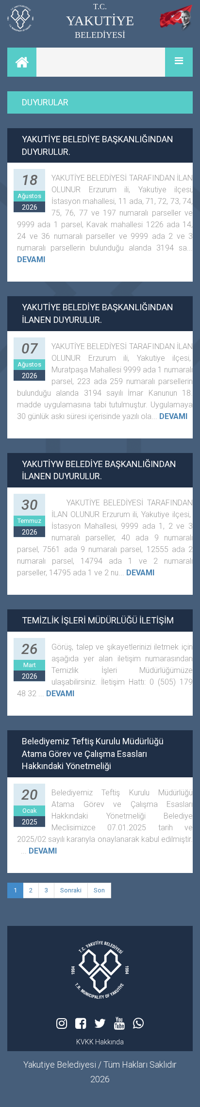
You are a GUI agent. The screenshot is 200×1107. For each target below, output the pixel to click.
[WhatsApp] (138, 1023)
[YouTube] (119, 1023)
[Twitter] (100, 1023)
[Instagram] (61, 1023)
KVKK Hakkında (100, 1042)
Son (99, 890)
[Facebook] (80, 1023)
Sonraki (71, 890)
